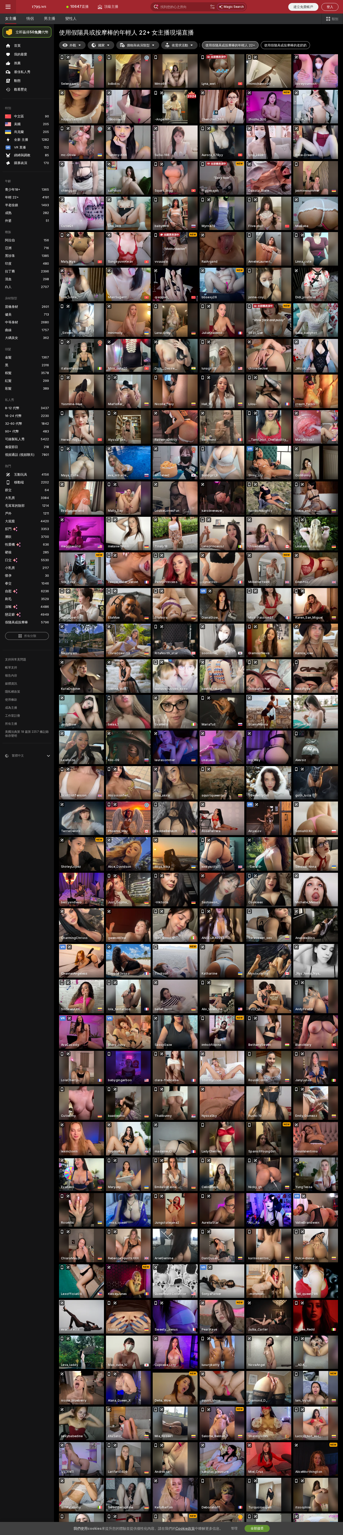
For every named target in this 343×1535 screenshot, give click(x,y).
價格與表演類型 (138, 45)
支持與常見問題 (15, 659)
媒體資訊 (11, 683)
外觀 (73, 45)
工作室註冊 (12, 715)
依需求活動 (180, 45)
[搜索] (212, 6)
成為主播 (11, 707)
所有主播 (11, 723)
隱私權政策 (12, 691)
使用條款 (11, 699)
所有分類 (30, 636)
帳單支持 (11, 667)
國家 (101, 45)
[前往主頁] (39, 7)
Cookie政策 (185, 1528)
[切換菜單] (8, 7)
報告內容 (11, 675)
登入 (330, 7)
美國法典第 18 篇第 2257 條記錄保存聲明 (27, 734)
